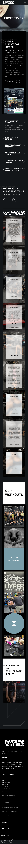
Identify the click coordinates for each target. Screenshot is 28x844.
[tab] (14, 121)
